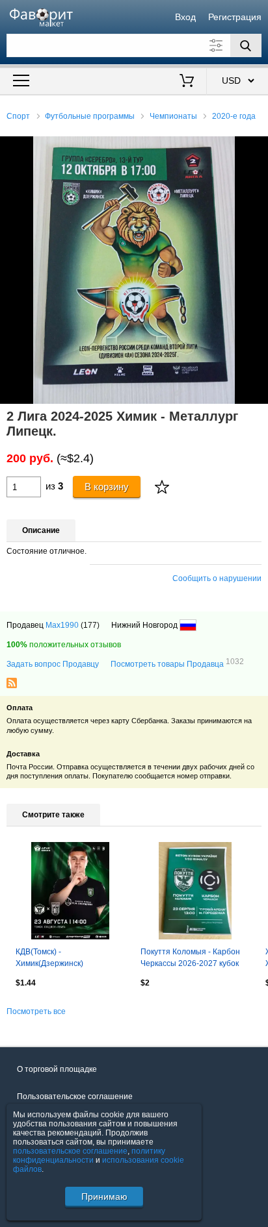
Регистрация (234, 17)
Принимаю (104, 1196)
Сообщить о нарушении (216, 578)
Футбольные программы (90, 116)
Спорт (18, 116)
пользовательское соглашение (70, 1151)
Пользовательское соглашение (75, 1096)
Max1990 (62, 625)
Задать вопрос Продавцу (53, 664)
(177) (90, 625)
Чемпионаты (173, 116)
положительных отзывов (64, 644)
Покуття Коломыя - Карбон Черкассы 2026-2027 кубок (190, 957)
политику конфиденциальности (89, 1155)
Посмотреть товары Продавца (177, 663)
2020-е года (234, 116)
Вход (185, 17)
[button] (256, 148)
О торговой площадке (57, 1069)
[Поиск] (245, 45)
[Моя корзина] (186, 81)
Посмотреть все (36, 1011)
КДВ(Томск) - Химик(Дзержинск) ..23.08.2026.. (49, 959)
